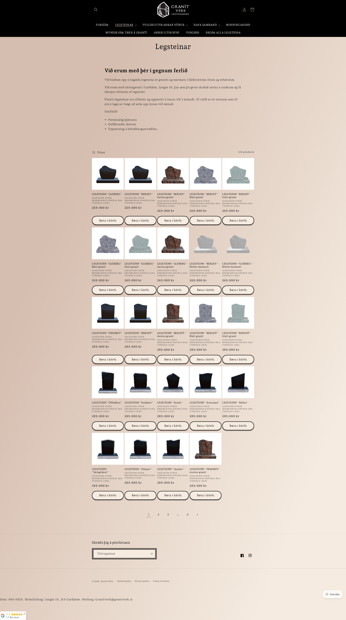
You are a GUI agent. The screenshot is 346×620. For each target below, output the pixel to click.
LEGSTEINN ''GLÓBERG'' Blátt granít (107, 265)
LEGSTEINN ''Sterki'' (170, 402)
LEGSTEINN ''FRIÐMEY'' (107, 333)
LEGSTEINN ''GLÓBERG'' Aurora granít (172, 265)
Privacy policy (142, 581)
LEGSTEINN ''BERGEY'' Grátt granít (236, 196)
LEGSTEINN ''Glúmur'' (138, 469)
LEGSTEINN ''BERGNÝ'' (139, 333)
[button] (96, 10)
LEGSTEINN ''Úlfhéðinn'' (107, 402)
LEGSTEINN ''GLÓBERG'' (107, 194)
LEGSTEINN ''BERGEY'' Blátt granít (204, 196)
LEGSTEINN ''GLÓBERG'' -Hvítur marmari (238, 265)
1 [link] (149, 514)
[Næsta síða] (197, 515)
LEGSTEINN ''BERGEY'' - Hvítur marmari (204, 265)
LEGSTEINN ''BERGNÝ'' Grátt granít (236, 334)
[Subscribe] (151, 553)
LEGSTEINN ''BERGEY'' (139, 194)
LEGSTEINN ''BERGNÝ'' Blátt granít (204, 334)
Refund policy (124, 581)
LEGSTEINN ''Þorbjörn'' (139, 402)
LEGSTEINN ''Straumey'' (204, 402)
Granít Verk (107, 581)
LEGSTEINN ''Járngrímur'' (100, 471)
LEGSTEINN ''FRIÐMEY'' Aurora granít (205, 471)
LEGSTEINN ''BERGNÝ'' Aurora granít (171, 334)
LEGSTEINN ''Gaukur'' (171, 469)
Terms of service (161, 581)
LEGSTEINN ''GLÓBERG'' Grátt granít (140, 265)
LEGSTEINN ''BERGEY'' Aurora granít (171, 196)
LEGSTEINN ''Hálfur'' (235, 402)
